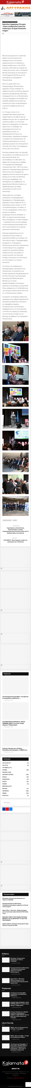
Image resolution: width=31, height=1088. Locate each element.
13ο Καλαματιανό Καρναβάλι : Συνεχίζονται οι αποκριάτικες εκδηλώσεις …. (15, 697)
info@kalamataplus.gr (18, 1078)
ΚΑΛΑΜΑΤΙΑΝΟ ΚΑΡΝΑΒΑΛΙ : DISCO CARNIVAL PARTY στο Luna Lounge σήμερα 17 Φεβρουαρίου (13, 723)
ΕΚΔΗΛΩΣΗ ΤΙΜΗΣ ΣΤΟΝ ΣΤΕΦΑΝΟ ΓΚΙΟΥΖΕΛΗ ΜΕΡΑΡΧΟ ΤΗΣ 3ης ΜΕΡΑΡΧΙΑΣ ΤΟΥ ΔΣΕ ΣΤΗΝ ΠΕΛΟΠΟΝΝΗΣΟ (14, 918)
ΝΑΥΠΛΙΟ (15, 520)
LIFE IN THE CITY (6, 763)
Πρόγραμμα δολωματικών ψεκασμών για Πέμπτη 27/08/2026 (17, 960)
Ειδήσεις (5, 954)
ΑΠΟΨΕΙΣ (4, 770)
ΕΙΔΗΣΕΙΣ (4, 772)
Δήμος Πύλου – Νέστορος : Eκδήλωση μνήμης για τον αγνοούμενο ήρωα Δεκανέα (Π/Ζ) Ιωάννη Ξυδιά (15, 912)
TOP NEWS (5, 767)
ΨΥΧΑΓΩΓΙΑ (5, 795)
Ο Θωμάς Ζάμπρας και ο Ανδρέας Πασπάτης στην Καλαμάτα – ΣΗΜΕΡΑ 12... (15, 749)
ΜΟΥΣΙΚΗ (4, 788)
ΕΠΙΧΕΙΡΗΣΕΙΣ (6, 779)
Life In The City (7, 1023)
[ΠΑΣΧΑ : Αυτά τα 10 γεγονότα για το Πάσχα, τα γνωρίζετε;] (6, 1029)
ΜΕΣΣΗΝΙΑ (5, 786)
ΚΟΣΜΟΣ (4, 784)
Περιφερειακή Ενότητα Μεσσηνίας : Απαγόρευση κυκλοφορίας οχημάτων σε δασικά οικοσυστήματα (15, 905)
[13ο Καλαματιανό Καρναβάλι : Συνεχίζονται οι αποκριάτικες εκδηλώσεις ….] (15, 686)
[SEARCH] (27, 802)
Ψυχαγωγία (6, 988)
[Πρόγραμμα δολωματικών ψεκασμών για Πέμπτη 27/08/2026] (6, 960)
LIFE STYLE (5, 765)
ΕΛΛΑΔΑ (4, 777)
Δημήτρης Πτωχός (7, 520)
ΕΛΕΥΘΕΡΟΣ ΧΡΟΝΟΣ (7, 774)
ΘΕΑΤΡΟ (4, 781)
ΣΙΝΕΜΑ (4, 793)
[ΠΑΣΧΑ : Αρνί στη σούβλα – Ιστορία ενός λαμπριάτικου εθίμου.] (6, 1037)
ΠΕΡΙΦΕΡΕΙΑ (5, 791)
